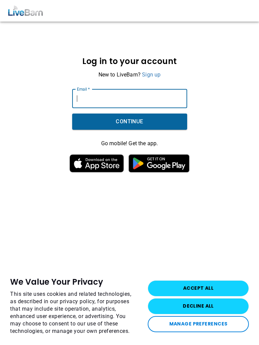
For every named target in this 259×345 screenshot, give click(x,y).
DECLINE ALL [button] (198, 306)
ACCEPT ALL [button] (198, 288)
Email (83, 89)
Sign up (151, 74)
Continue (129, 121)
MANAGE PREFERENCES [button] (198, 323)
